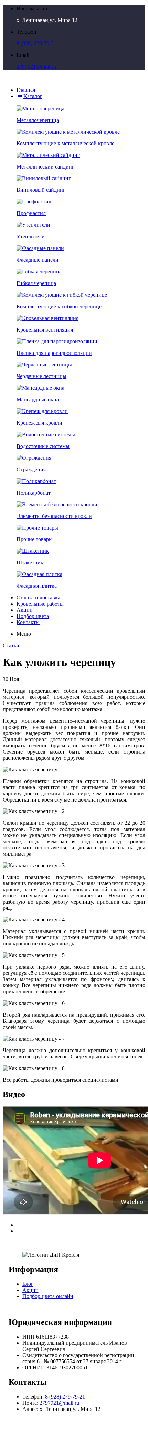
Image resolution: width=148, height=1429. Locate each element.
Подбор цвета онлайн (47, 1296)
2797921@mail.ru (36, 67)
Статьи (11, 645)
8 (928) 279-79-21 (36, 43)
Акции (30, 1290)
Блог (27, 1284)
